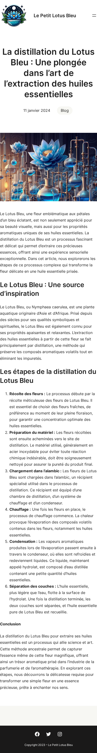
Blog (65, 110)
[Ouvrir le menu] (94, 15)
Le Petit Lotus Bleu (55, 15)
